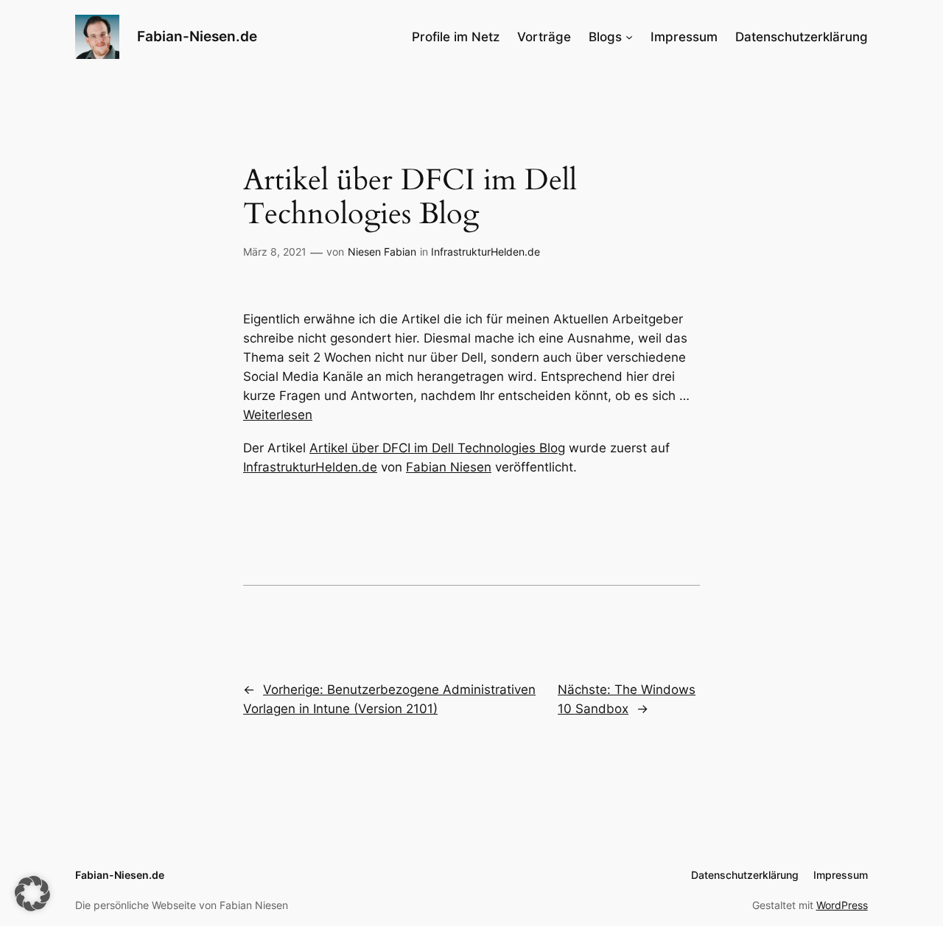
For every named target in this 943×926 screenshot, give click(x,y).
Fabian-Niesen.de (197, 36)
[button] (32, 893)
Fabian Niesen (448, 467)
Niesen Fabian (382, 251)
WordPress (842, 905)
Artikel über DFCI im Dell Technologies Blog (437, 448)
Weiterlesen (277, 414)
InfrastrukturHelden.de (485, 251)
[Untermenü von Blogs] (629, 37)
